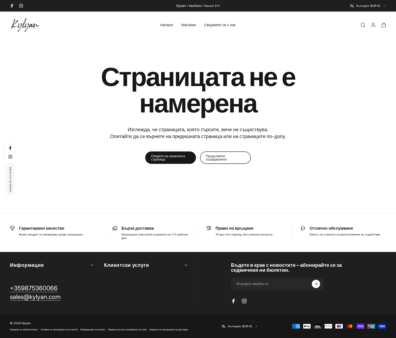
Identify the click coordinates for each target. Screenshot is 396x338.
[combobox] (368, 6)
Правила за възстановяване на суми (127, 329)
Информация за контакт (92, 329)
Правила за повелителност (24, 329)
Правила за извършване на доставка (168, 329)
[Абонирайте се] (316, 284)
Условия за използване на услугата (59, 329)
